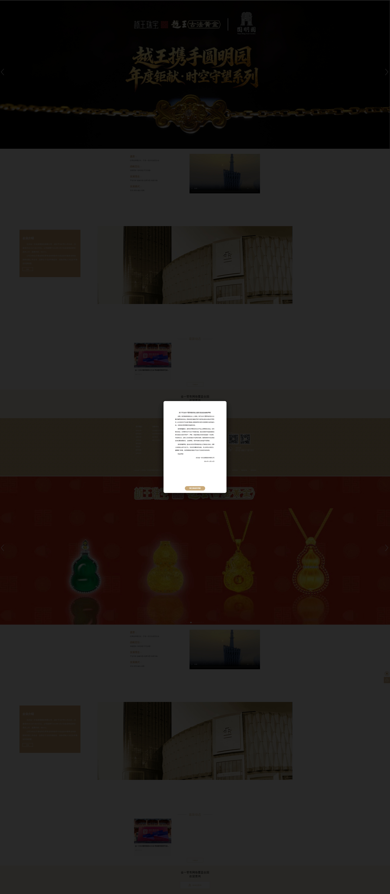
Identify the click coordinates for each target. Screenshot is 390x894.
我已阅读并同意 (195, 488)
